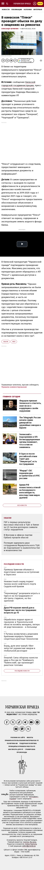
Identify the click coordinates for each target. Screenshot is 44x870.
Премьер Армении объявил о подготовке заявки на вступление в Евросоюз (21, 572)
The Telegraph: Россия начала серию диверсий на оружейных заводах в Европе (30, 422)
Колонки (28, 10)
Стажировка (30, 749)
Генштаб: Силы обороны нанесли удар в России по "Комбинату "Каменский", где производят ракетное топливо (21, 661)
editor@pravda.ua (29, 846)
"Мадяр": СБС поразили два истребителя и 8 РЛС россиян (29, 474)
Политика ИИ (12, 743)
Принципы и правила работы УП (21, 746)
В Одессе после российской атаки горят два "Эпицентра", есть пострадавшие (28, 458)
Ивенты (30, 737)
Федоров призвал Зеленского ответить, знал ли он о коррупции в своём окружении (30, 405)
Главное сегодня (11, 396)
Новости (6, 10)
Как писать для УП (15, 749)
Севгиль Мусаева (29, 842)
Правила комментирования (14, 387)
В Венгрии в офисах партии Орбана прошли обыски (18, 536)
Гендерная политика (28, 743)
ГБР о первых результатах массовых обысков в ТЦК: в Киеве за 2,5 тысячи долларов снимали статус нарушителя (21, 526)
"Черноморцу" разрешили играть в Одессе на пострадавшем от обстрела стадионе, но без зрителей (22, 597)
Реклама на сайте (18, 737)
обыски (5, 341)
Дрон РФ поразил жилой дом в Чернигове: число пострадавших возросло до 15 (20, 610)
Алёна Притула (31, 844)
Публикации (16, 10)
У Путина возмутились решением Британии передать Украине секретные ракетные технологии (21, 636)
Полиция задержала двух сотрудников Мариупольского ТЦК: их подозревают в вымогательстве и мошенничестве (22, 547)
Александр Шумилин (10, 29)
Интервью (37, 10)
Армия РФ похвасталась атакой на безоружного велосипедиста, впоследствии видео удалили (29, 491)
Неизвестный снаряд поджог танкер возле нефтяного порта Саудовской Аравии (20, 584)
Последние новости (14, 564)
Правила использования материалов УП (22, 740)
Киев (13, 341)
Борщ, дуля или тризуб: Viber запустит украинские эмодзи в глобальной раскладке (19, 648)
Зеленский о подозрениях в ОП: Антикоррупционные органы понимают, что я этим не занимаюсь (29, 441)
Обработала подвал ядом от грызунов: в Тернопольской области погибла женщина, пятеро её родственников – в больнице (22, 623)
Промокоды (22, 752)
